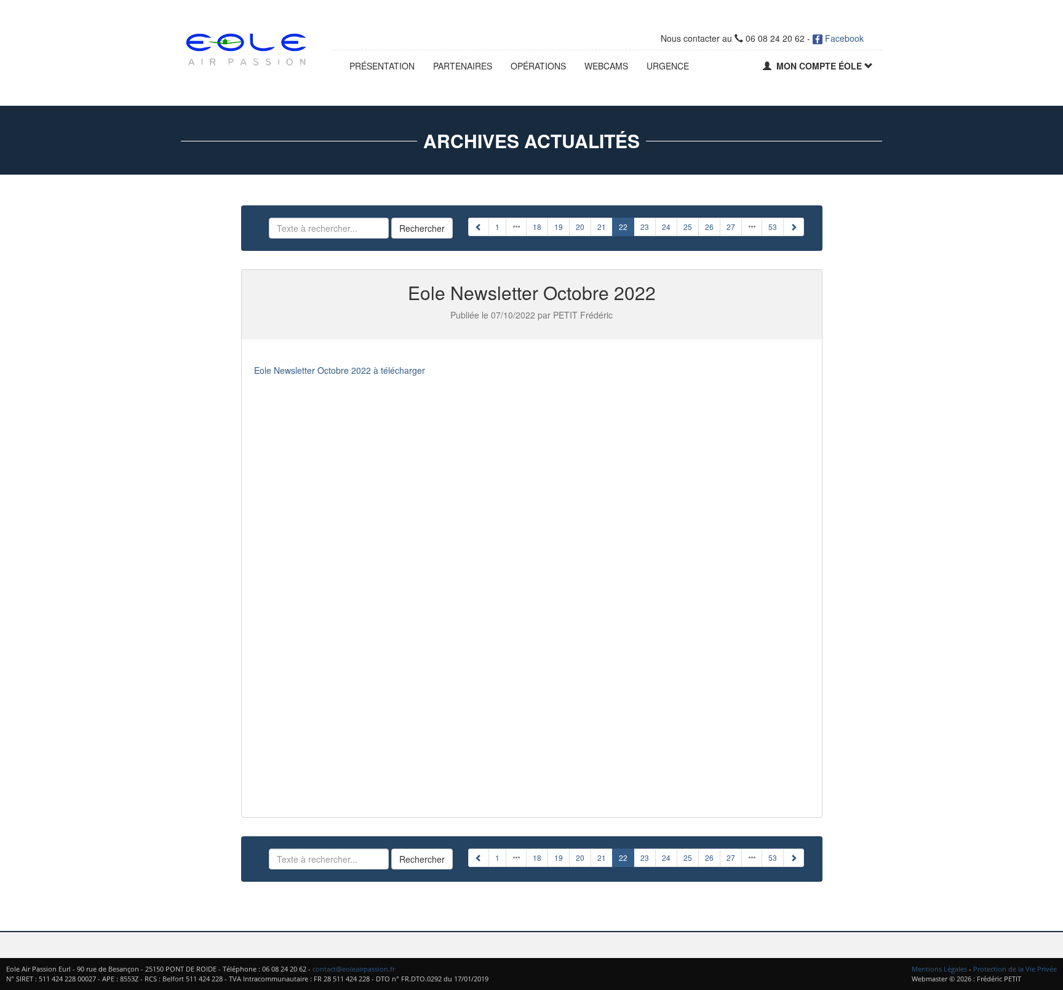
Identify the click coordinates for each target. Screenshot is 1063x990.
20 (580, 226)
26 (709, 226)
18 (537, 226)
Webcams (606, 66)
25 (687, 226)
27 (731, 226)
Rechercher (422, 228)
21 (601, 226)
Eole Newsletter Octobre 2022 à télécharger (339, 370)
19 (558, 226)
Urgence (668, 66)
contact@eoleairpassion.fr (354, 968)
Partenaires (462, 66)
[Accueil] (247, 47)
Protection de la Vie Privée (1015, 968)
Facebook (843, 38)
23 (644, 226)
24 (666, 226)
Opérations (538, 66)
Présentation (382, 66)
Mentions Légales (939, 968)
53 (772, 226)
